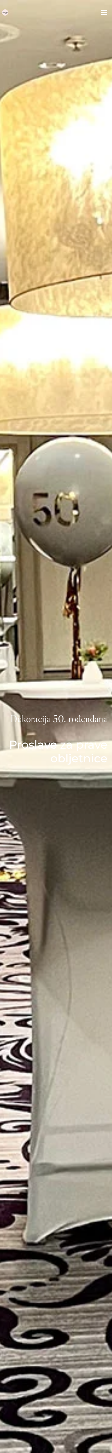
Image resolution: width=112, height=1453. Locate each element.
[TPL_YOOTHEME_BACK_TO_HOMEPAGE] (5, 12)
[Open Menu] (104, 12)
